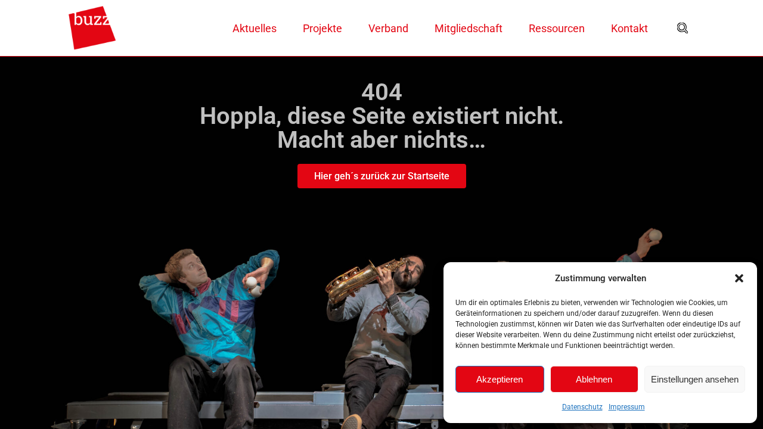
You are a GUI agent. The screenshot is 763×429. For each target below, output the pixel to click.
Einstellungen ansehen (695, 379)
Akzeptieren (499, 379)
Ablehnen (594, 379)
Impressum (627, 407)
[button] (739, 278)
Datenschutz (582, 407)
